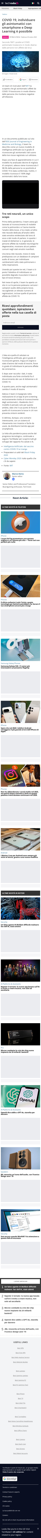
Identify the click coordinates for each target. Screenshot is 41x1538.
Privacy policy (7, 1497)
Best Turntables (20, 1417)
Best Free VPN (20, 1353)
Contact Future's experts (11, 1492)
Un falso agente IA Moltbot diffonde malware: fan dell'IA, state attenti (20, 1288)
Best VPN (20, 1348)
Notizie (5, 37)
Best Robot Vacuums (20, 1453)
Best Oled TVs (20, 1403)
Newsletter (35, 79)
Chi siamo (6, 1506)
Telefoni (4, 14)
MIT (27, 86)
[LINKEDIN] (14, 479)
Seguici (24, 79)
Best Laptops (20, 1371)
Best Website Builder (20, 1362)
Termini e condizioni (10, 1487)
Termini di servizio (25, 333)
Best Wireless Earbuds (20, 1426)
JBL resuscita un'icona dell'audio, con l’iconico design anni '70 (21, 1330)
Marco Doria (15, 37)
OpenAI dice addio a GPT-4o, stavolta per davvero (21, 1321)
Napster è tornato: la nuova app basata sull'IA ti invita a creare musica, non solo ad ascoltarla (21, 1298)
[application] (20, 193)
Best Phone (20, 1394)
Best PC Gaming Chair (20, 1385)
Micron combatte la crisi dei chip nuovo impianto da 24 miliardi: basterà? (19, 1310)
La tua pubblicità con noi (11, 1511)
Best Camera (20, 1439)
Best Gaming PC (20, 1380)
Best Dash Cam (20, 1444)
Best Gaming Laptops (20, 1376)
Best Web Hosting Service (20, 1357)
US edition (18, 1532)
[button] (2, 3)
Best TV (20, 1398)
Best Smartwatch (20, 1408)
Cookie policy (7, 1501)
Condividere (9, 79)
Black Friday (17, 8)
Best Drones (20, 1449)
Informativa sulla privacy (22, 335)
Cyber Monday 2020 (12, 458)
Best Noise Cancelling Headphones (20, 1421)
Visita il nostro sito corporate (13, 1472)
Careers (5, 1515)
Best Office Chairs (20, 1431)
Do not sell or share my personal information (18, 1520)
